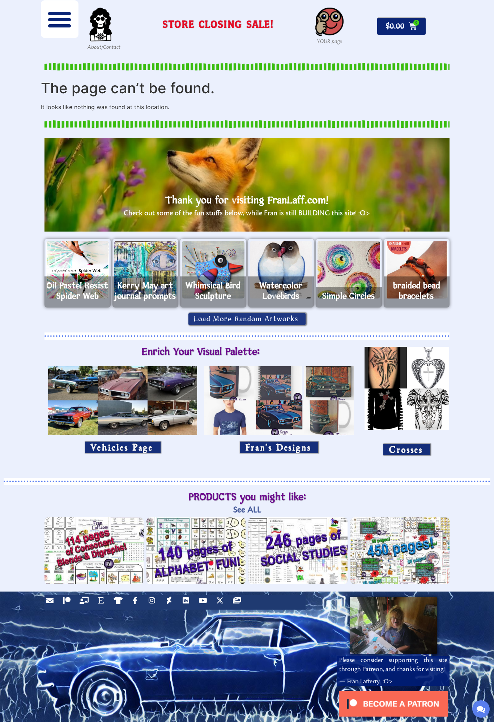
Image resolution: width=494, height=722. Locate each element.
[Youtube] (204, 602)
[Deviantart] (170, 602)
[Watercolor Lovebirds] (281, 269)
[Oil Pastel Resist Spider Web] (77, 269)
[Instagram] (153, 602)
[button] (59, 19)
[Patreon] (68, 602)
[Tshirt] (119, 602)
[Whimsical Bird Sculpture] (213, 269)
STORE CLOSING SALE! (218, 24)
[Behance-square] (187, 602)
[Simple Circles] (349, 269)
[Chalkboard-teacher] (85, 602)
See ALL (247, 509)
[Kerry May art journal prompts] (145, 269)
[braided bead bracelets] (417, 269)
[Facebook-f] (136, 602)
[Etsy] (102, 602)
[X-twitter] (221, 602)
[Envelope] (51, 602)
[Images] (238, 602)
